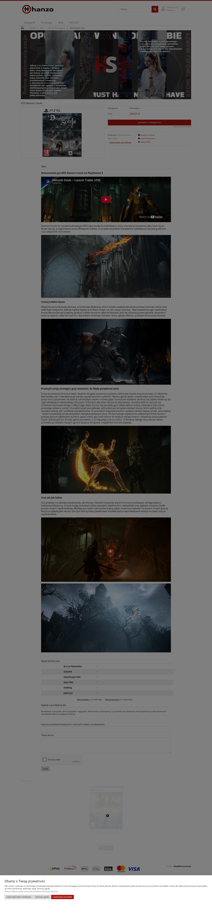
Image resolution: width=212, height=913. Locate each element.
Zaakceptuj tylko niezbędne (18, 897)
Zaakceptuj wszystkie (62, 897)
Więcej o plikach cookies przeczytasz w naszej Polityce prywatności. (31, 891)
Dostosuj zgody (42, 897)
